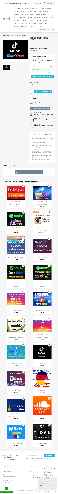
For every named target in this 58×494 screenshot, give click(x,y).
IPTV (22, 26)
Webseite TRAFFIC (28, 20)
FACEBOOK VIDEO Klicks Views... (16, 257)
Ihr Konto (33, 467)
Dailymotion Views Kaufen (16, 417)
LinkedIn (25, 14)
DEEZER (32, 14)
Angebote (5, 486)
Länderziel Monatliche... (16, 284)
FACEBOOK (33, 8)
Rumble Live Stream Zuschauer (16, 337)
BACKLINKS (17, 20)
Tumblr (51, 17)
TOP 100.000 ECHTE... (42, 390)
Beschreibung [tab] (38, 134)
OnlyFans (17, 23)
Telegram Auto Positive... (42, 204)
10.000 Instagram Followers (42, 230)
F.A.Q (4, 484)
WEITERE (33, 26)
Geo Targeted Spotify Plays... (42, 284)
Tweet (39, 103)
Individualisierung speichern (42, 76)
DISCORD (46, 20)
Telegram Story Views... (16, 363)
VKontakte (37, 11)
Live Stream (18, 17)
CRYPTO (34, 23)
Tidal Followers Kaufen (42, 443)
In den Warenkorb (43, 92)
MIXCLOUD (17, 14)
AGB (4, 478)
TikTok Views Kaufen (42, 363)
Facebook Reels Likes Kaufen (42, 310)
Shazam (44, 17)
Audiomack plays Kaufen (42, 257)
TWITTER (41, 8)
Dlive (40, 26)
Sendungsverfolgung (35, 469)
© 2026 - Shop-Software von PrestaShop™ (29, 491)
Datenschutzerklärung (9, 476)
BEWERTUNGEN (41, 14)
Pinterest (46, 11)
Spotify (29, 11)
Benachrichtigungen (35, 477)
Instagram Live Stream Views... (16, 310)
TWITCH (16, 11)
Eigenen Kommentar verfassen (41, 108)
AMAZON (16, 26)
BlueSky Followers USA (16, 443)
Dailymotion (27, 17)
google (48, 8)
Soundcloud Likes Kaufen (42, 417)
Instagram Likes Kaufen (42, 337)
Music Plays (26, 23)
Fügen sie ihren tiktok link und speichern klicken (43, 65)
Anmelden (32, 471)
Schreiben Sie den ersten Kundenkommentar (30, 172)
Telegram (36, 17)
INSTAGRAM (25, 8)
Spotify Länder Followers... (16, 390)
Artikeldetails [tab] (48, 134)
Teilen (35, 103)
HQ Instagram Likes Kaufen (16, 204)
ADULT (27, 26)
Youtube (17, 8)
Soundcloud (43, 23)
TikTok (23, 11)
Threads (39, 20)
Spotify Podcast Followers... (16, 230)
